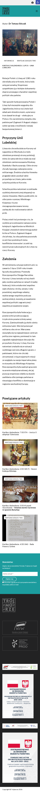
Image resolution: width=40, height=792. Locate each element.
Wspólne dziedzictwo (26, 61)
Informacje (9, 61)
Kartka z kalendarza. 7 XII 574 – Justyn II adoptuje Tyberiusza (19, 433)
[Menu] (37, 11)
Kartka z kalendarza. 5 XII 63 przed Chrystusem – (19, 507)
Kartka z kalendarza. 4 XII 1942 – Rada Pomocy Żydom (18, 545)
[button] (38, 2)
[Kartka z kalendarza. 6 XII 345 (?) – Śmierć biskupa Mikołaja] (20, 452)
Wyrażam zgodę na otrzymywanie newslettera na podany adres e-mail (19, 583)
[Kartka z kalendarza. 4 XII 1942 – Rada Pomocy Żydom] (20, 528)
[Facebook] (32, 3)
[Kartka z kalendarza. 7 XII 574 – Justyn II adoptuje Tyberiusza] (20, 416)
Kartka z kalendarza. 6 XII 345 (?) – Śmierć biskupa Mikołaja (19, 470)
